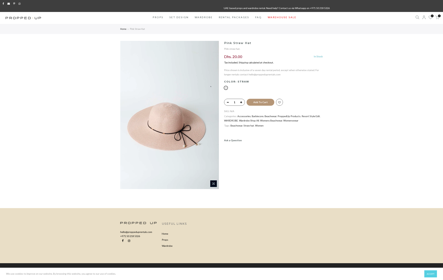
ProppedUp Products (289, 116)
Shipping (243, 62)
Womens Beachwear (271, 120)
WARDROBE (204, 17)
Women (259, 125)
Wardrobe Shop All (249, 120)
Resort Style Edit (311, 116)
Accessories (244, 116)
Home (123, 29)
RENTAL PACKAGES (234, 17)
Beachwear (271, 116)
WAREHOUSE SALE (282, 17)
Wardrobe (167, 245)
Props (165, 239)
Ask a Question (233, 140)
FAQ (258, 17)
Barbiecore (258, 116)
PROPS (158, 17)
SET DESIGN (179, 17)
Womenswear (290, 120)
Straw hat (248, 125)
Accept (431, 274)
